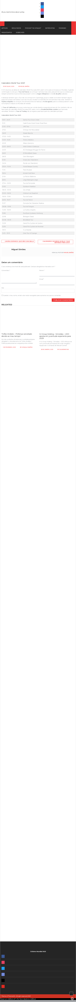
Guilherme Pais (64, 349)
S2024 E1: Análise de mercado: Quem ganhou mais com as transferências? (25, 779)
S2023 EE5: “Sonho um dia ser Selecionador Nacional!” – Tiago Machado (24, 785)
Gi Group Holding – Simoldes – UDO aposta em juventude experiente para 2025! (55, 336)
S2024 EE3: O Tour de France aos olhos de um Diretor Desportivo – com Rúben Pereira (29, 738)
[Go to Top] (71, 994)
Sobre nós (20, 32)
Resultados (16, 28)
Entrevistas (50, 28)
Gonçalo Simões (27, 347)
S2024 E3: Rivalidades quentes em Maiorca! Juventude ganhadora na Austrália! (26, 767)
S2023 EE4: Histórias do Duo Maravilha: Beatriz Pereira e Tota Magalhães (24, 791)
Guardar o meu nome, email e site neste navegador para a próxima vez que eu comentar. (32, 295)
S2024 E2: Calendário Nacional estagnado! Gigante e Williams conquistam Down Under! (29, 773)
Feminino (62, 28)
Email (41, 279)
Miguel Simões (24, 86)
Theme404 (11, 996)
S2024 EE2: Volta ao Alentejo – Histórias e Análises (17, 744)
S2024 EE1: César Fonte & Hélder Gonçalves (15, 762)
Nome (41, 270)
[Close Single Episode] (17, 532)
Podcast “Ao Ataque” (33, 28)
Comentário (5, 270)
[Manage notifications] (72, 998)
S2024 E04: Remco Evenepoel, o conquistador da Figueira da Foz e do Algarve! (27, 756)
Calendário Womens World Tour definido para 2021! (56, 241)
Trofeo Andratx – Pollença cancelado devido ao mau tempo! (16, 335)
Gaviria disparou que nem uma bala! (19, 241)
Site (2, 288)
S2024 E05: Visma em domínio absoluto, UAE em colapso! (20, 750)
